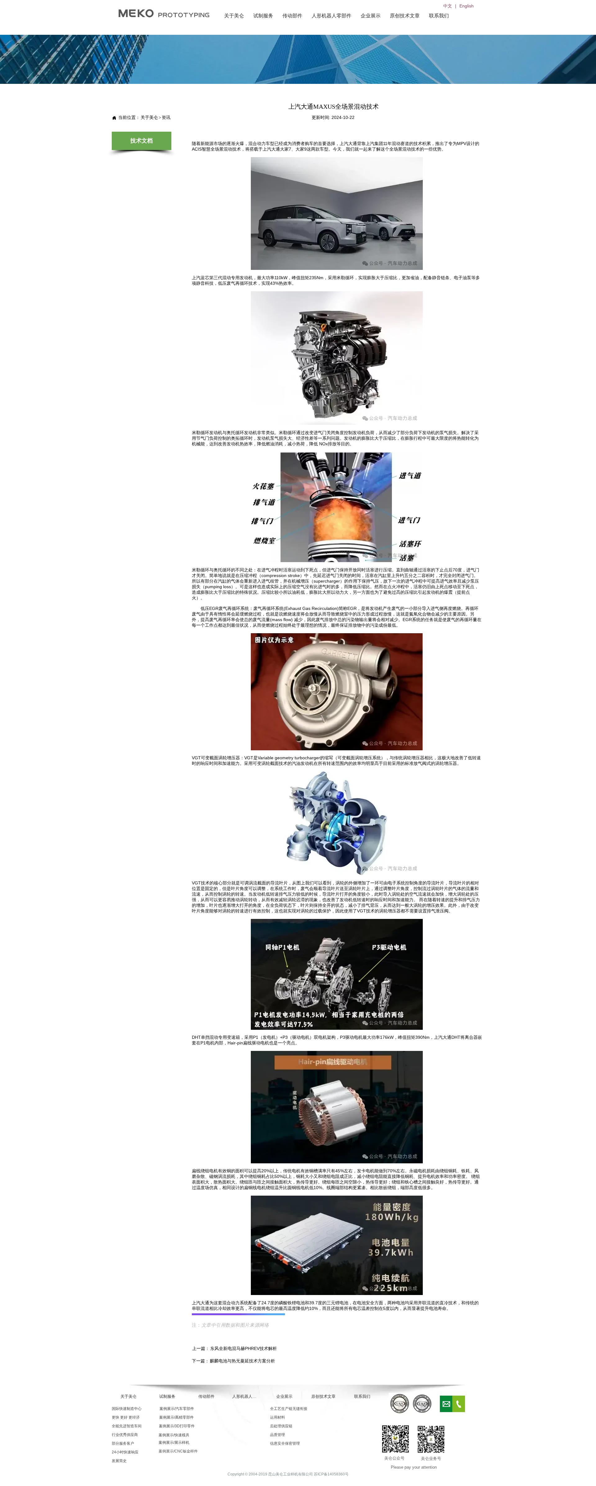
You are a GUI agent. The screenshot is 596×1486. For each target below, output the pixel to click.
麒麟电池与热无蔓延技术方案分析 (242, 1360)
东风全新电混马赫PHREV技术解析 (243, 1348)
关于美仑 (149, 117)
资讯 (166, 117)
